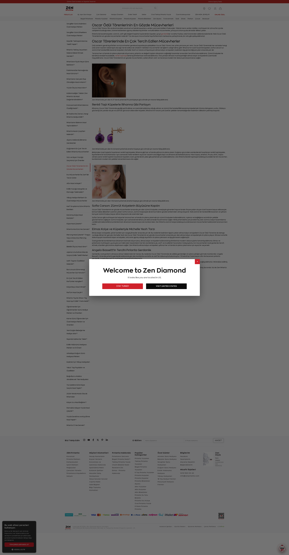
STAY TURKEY (122, 286)
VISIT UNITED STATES (166, 286)
